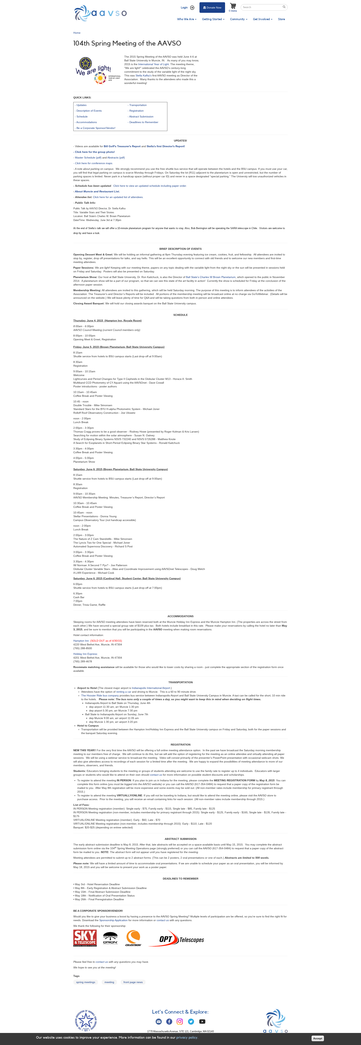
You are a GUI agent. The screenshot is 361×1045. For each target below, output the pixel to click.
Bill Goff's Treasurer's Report (122, 146)
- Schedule (81, 116)
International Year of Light (153, 64)
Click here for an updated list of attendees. (118, 197)
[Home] (101, 13)
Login (184, 7)
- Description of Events (88, 110)
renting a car (124, 691)
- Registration (136, 110)
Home (76, 32)
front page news (133, 982)
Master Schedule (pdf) (88, 157)
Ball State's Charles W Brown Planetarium (211, 277)
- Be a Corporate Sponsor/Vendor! (95, 127)
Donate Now (214, 7)
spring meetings (85, 982)
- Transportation (137, 105)
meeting (109, 982)
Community (238, 19)
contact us (156, 774)
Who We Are (186, 19)
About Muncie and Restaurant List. (97, 191)
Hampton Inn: (81, 640)
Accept (317, 1038)
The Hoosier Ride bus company (100, 695)
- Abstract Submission (140, 116)
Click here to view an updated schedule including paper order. (150, 185)
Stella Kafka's (144, 75)
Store (281, 19)
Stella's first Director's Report (165, 146)
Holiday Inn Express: (85, 653)
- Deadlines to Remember (143, 122)
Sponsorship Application (113, 920)
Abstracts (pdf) (116, 157)
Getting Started (212, 19)
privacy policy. (187, 1037)
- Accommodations (86, 122)
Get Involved (262, 19)
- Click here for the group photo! (94, 151)
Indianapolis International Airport (151, 687)
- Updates (80, 105)
